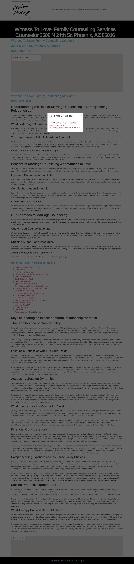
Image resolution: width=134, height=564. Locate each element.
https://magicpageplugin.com (60, 128)
